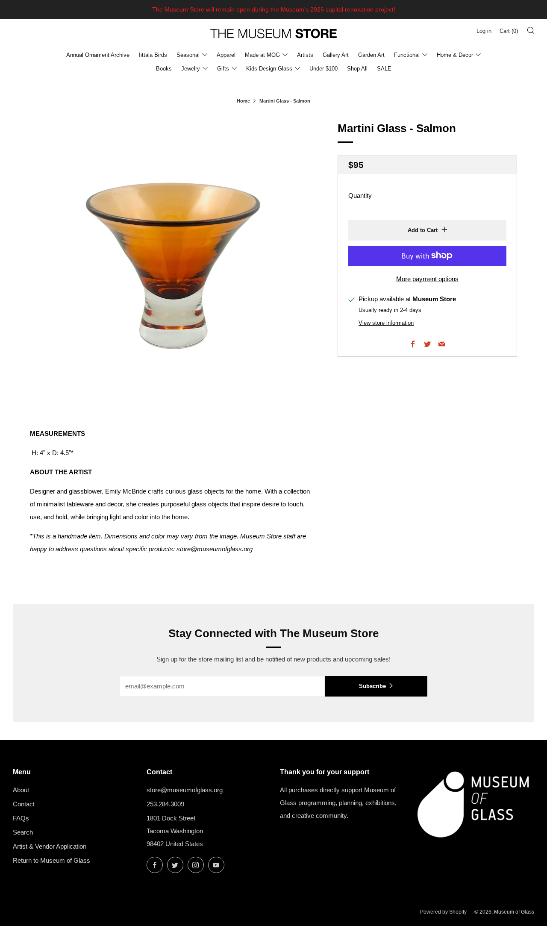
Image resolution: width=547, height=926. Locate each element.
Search (23, 832)
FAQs (21, 818)
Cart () (509, 31)
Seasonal (188, 55)
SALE (384, 68)
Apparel (226, 55)
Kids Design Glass (269, 68)
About (21, 790)
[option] (171, 261)
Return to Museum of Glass (51, 860)
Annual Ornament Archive (97, 55)
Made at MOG (262, 55)
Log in (483, 31)
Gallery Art (336, 55)
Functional (407, 55)
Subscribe (372, 686)
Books (164, 68)
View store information (386, 323)
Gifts (223, 68)
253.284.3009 (165, 804)
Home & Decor (455, 55)
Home (243, 100)
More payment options (427, 278)
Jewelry (190, 68)
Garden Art (371, 55)
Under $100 (323, 68)
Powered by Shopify (443, 912)
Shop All (357, 68)
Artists (305, 55)
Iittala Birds (153, 55)
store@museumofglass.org (185, 790)
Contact (24, 804)
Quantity (360, 195)
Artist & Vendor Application (49, 846)
